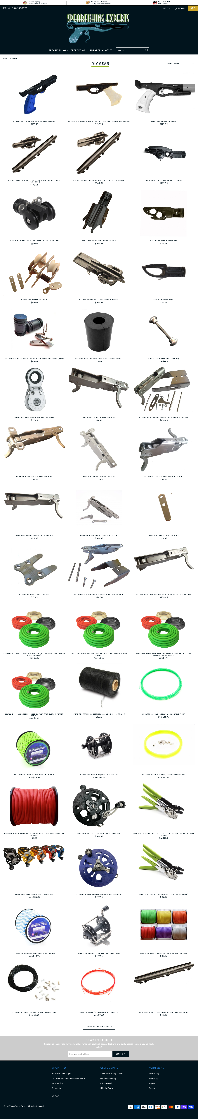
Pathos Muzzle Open (164, 272)
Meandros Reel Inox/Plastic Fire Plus (99, 747)
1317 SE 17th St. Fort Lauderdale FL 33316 (68, 1078)
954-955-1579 (19, 8)
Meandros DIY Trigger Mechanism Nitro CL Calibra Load (164, 567)
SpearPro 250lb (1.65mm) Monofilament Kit (34, 985)
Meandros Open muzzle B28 (164, 213)
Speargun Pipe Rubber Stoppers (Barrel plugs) (99, 331)
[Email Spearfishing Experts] (8, 8)
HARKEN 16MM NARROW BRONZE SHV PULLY (34, 390)
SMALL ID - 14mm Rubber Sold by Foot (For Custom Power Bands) (99, 626)
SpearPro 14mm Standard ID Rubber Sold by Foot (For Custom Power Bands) (34, 626)
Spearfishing (58, 50)
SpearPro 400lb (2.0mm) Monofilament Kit (99, 985)
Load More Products (99, 1026)
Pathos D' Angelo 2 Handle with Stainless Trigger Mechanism (99, 94)
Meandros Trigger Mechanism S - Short (164, 449)
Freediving (78, 50)
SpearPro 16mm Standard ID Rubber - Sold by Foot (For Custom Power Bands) (164, 626)
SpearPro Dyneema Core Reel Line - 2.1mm (34, 926)
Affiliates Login (106, 1083)
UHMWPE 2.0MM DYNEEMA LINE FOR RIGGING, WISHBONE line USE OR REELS (34, 806)
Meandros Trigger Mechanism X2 (99, 449)
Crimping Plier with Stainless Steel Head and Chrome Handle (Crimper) (164, 806)
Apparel (95, 50)
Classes (107, 50)
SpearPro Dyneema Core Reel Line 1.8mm (34, 747)
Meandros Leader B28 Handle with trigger (34, 94)
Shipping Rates (106, 1088)
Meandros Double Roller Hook (34, 567)
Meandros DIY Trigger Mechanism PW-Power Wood (99, 567)
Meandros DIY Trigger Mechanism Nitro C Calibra (164, 390)
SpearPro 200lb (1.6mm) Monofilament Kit (164, 747)
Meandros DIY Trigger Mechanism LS (34, 449)
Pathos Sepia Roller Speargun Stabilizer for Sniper (164, 985)
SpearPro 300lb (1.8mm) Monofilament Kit (164, 687)
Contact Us (56, 1088)
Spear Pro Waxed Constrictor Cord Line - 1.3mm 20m (99, 687)
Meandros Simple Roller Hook (164, 508)
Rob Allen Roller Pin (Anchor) (164, 331)
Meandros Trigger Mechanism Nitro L (34, 508)
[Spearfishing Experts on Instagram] (4, 8)
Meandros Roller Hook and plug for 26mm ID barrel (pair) (34, 331)
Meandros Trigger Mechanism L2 (99, 390)
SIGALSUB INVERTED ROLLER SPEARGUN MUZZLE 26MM (34, 213)
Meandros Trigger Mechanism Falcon (99, 508)
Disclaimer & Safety (108, 1078)
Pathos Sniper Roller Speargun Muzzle (99, 272)
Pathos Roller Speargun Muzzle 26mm (164, 153)
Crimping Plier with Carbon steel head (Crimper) (164, 867)
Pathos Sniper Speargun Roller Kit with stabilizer (99, 153)
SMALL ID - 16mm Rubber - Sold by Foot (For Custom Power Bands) (34, 687)
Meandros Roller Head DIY (34, 272)
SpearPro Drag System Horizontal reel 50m (99, 806)
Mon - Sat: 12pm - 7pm (61, 1073)
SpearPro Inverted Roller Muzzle (99, 213)
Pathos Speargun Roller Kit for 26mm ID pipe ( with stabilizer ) (34, 153)
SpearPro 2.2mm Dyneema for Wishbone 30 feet (164, 926)
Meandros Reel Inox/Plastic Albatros (34, 867)
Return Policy (57, 1083)
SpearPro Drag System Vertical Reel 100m (99, 926)
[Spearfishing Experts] (99, 28)
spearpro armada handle (164, 94)
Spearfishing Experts (18, 1106)
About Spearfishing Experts (111, 1073)
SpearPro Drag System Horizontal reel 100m (99, 867)
